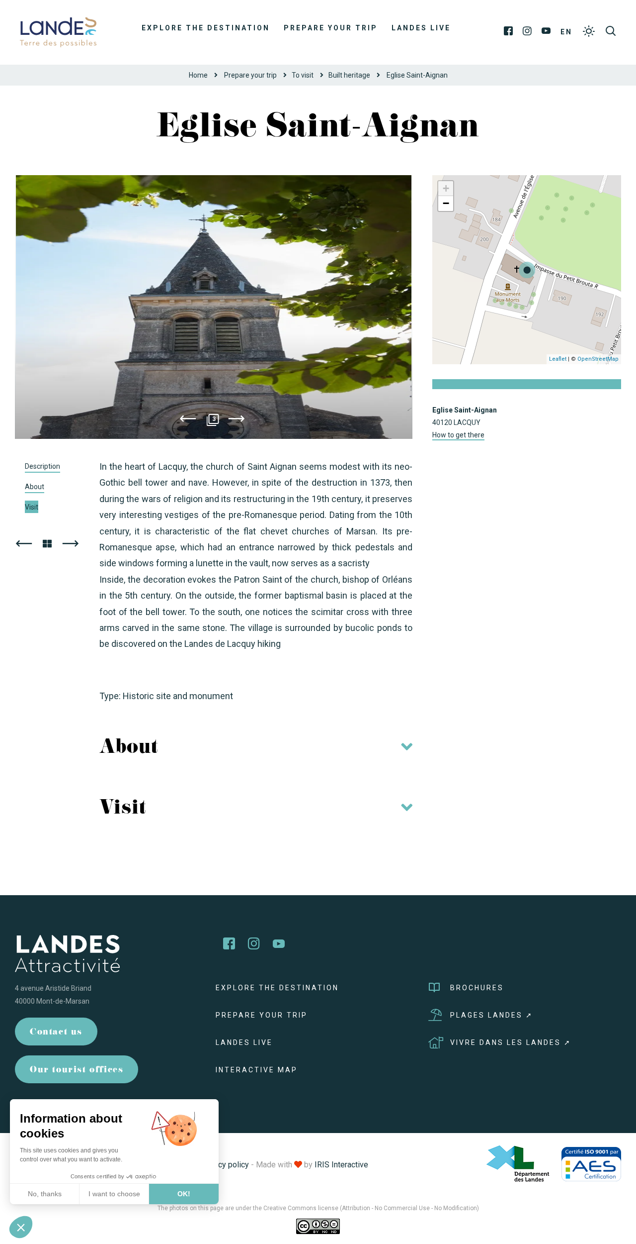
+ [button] (446, 188)
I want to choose (114, 1194)
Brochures (477, 988)
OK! (183, 1194)
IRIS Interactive (341, 1164)
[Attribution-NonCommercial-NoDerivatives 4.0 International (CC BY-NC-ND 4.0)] (318, 1226)
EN (566, 32)
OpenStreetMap (598, 359)
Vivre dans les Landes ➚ (510, 1042)
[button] (21, 1227)
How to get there (458, 435)
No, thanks (45, 1194)
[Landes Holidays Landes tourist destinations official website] (58, 31)
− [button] (446, 203)
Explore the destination (206, 28)
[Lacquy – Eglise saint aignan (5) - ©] (213, 307)
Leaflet (557, 359)
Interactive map (257, 1070)
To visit (303, 75)
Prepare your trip (331, 28)
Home (198, 75)
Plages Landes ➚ (491, 1015)
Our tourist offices (76, 1070)
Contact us (56, 1032)
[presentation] (188, 420)
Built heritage (349, 75)
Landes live (421, 28)
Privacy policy (224, 1164)
